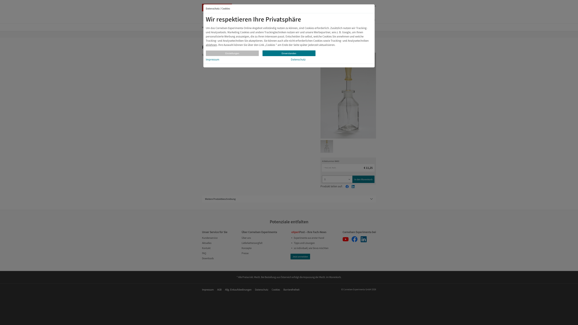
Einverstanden (289, 53)
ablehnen (211, 45)
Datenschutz (298, 59)
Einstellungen (232, 53)
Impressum (212, 59)
